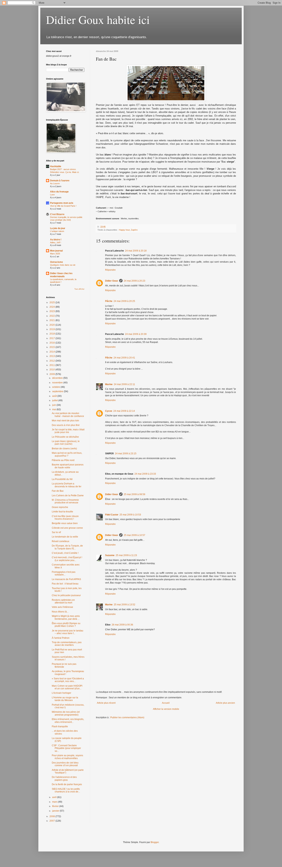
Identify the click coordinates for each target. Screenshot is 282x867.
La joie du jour (57, 228)
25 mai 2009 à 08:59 (134, 494)
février (55, 806)
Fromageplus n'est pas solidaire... (63, 573)
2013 (52, 356)
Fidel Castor (111, 514)
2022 (52, 316)
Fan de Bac (58, 491)
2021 (52, 320)
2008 (52, 816)
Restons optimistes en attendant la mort (63, 601)
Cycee (108, 411)
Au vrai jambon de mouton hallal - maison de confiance (68, 414)
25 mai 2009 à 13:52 (124, 604)
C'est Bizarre (57, 214)
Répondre (110, 270)
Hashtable (55, 166)
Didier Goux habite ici (98, 19)
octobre (56, 387)
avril (54, 797)
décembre (57, 378)
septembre (58, 391)
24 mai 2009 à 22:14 (124, 411)
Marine (109, 384)
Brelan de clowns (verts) (64, 448)
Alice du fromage (59, 191)
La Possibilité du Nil (62, 479)
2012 (52, 360)
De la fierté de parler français (67, 784)
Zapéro (134, 230)
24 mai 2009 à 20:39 (136, 334)
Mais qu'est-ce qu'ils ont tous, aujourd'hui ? (67, 454)
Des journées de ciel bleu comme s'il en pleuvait (65, 764)
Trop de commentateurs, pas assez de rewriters (67, 643)
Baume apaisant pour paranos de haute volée (67, 466)
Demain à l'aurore (59, 180)
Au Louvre (55, 183)
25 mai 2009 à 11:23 (126, 555)
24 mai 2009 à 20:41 (124, 357)
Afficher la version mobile (166, 709)
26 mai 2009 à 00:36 (122, 624)
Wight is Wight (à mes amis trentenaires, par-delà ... (66, 617)
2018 (52, 333)
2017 (52, 338)
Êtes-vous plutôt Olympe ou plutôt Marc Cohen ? (66, 624)
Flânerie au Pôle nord (63, 460)
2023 (52, 311)
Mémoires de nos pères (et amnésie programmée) (66, 713)
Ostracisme (56, 262)
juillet (55, 400)
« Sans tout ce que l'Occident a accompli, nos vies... (68, 680)
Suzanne (110, 555)
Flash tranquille (60, 726)
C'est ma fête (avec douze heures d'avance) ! (65, 517)
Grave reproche (60, 507)
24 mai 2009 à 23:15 (125, 453)
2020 (52, 325)
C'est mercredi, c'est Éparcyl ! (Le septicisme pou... (67, 558)
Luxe (52, 194)
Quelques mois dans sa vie (62, 265)
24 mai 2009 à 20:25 (124, 301)
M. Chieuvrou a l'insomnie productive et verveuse (65, 501)
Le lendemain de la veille (65, 536)
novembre (57, 382)
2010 (52, 369)
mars (55, 801)
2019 (52, 329)
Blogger (155, 842)
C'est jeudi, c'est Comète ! (65, 553)
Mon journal (56, 250)
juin (54, 405)
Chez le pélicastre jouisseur (66, 595)
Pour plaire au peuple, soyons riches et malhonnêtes (67, 756)
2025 (52, 302)
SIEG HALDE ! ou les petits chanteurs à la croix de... (66, 790)
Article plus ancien (225, 703)
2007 (52, 820)
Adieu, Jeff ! (55, 242)
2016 (52, 342)
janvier (56, 810)
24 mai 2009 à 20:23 (134, 280)
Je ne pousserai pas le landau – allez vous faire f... (67, 632)
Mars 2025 (55, 253)
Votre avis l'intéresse (62, 607)
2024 (52, 307)
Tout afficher (79, 289)
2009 (52, 374)
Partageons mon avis (61, 203)
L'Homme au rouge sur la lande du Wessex (65, 699)
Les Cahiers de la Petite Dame (68, 495)
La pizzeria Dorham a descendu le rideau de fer (66, 485)
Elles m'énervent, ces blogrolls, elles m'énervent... (68, 720)
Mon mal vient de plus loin (65, 420)
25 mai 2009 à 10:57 (134, 535)
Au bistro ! (55, 239)
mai (54, 409)
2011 (52, 365)
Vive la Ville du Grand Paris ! (63, 206)
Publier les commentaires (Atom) (127, 717)
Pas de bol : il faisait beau (65, 583)
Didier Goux (111, 280)
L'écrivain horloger (61, 693)
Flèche (108, 301)
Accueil (166, 703)
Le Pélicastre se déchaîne (65, 437)
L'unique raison (57, 231)
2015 (52, 347)
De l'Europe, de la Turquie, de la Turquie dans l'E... (67, 547)
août (54, 396)
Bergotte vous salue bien (65, 523)
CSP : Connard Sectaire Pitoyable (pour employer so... (66, 748)
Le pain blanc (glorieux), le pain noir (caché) (66, 442)
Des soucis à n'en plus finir (66, 425)
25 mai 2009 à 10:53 (130, 514)
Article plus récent (106, 703)
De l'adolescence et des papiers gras (64, 778)
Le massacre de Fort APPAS (66, 579)
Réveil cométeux (60, 541)
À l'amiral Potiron (60, 638)
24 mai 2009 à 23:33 (145, 474)
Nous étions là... (60, 611)
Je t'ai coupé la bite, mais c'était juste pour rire (68, 431)
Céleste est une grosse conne (67, 528)
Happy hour (124, 230)
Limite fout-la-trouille (62, 511)
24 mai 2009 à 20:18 (136, 250)
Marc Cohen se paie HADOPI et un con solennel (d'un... (67, 687)
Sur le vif (56, 532)
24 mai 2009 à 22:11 (124, 384)
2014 (52, 351)
